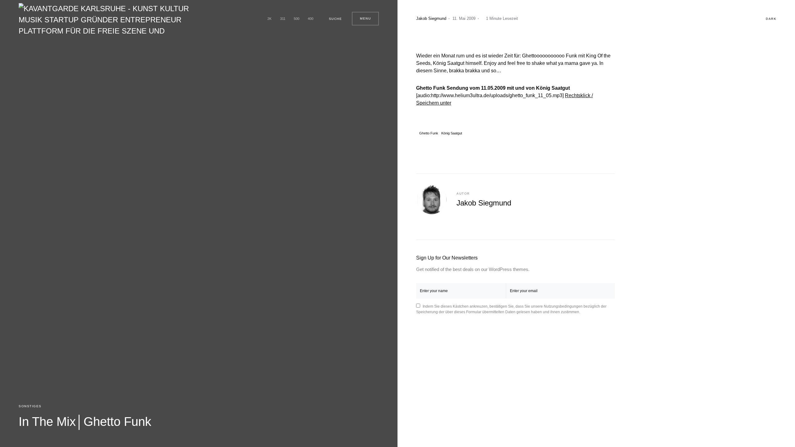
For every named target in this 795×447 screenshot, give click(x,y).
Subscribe (605, 291)
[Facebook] (257, 18)
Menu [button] (365, 18)
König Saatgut (451, 133)
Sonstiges (30, 406)
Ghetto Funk (428, 133)
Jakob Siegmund (484, 203)
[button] (332, 18)
